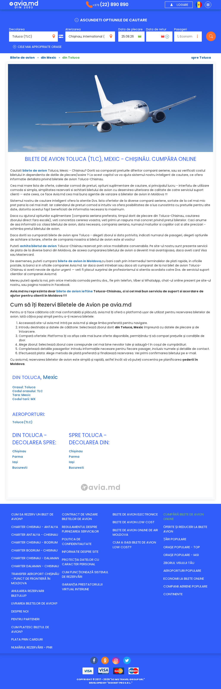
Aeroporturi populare (182, 570)
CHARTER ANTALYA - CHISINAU (34, 534)
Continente (173, 594)
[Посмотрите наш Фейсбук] (94, 661)
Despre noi (19, 611)
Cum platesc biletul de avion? (30, 629)
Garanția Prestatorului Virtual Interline (82, 586)
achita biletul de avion (38, 246)
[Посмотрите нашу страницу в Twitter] (127, 661)
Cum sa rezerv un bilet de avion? (32, 516)
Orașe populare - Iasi (181, 555)
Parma (17, 456)
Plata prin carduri (27, 639)
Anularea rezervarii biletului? (27, 593)
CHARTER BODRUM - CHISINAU (34, 550)
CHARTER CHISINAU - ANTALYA (34, 527)
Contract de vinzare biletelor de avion (80, 516)
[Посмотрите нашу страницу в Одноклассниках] (105, 661)
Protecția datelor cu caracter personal (80, 561)
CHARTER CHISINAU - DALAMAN (35, 558)
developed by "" (110, 682)
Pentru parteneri (25, 619)
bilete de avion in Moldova (79, 261)
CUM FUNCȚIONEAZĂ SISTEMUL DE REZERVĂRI (85, 574)
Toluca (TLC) (22, 422)
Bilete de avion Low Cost (134, 522)
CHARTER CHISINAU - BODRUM (34, 542)
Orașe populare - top (181, 547)
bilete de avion (34, 170)
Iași (15, 462)
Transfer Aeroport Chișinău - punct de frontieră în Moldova (35, 578)
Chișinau (19, 451)
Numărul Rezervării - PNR (31, 647)
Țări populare (174, 539)
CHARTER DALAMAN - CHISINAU (35, 566)
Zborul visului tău (178, 563)
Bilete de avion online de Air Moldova (135, 532)
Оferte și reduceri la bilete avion (185, 529)
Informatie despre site (80, 551)
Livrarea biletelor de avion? (34, 603)
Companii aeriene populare (185, 586)
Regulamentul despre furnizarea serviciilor (80, 529)
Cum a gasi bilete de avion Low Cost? (134, 544)
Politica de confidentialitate (77, 541)
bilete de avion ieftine (74, 291)
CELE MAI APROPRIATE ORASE (39, 46)
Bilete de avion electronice (135, 514)
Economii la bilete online (183, 578)
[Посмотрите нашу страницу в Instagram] (116, 661)
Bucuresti (19, 467)
